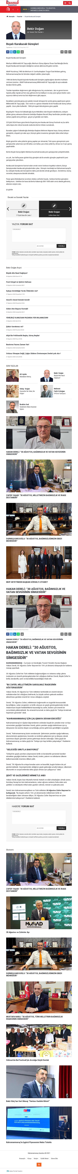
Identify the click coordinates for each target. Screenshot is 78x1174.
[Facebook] (7, 51)
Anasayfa (11, 16)
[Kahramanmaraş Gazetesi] (12, 3)
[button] (62, 51)
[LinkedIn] (14, 51)
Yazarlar (19, 16)
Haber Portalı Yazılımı (15, 1171)
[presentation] (13, 9)
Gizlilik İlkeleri (45, 1158)
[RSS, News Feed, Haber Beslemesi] (39, 1165)
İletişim (36, 1158)
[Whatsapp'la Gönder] (18, 51)
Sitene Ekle (54, 1158)
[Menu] (65, 3)
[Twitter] (11, 51)
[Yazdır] (22, 51)
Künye (29, 1158)
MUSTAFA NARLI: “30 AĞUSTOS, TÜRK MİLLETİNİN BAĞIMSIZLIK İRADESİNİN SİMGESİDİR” (43, 9)
